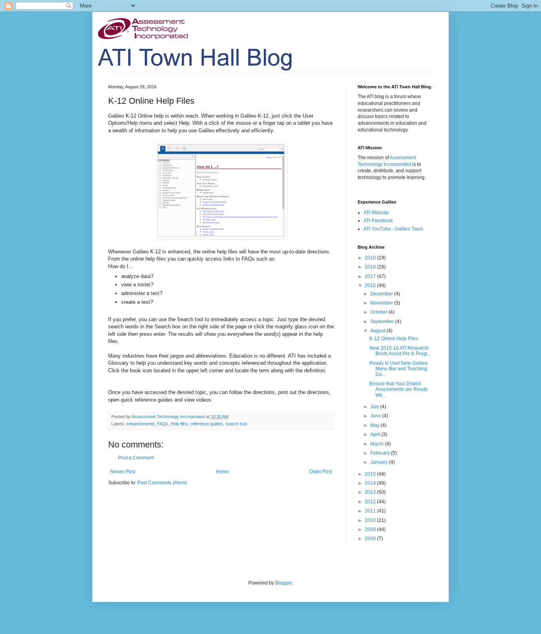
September (382, 321)
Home (222, 471)
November (382, 303)
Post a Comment (136, 458)
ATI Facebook (378, 220)
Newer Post (122, 471)
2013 (371, 492)
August (378, 330)
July (375, 406)
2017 (371, 276)
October (379, 312)
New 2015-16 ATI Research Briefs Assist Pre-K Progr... (400, 350)
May (375, 425)
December (382, 294)
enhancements (140, 423)
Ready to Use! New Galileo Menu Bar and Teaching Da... (399, 368)
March (377, 444)
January (379, 462)
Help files (179, 423)
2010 (371, 520)
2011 (371, 511)
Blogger (283, 583)
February (380, 453)
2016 (371, 285)
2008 (371, 538)
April (375, 434)
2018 (371, 267)
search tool (236, 423)
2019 (371, 258)
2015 (371, 474)
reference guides (206, 423)
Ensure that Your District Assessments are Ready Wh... (399, 389)
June (376, 416)
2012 (371, 502)
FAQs (162, 423)
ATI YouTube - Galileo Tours (393, 229)
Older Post (320, 471)
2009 (371, 529)
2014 (371, 483)
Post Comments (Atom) (162, 482)
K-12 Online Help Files (394, 338)
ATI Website (376, 212)
